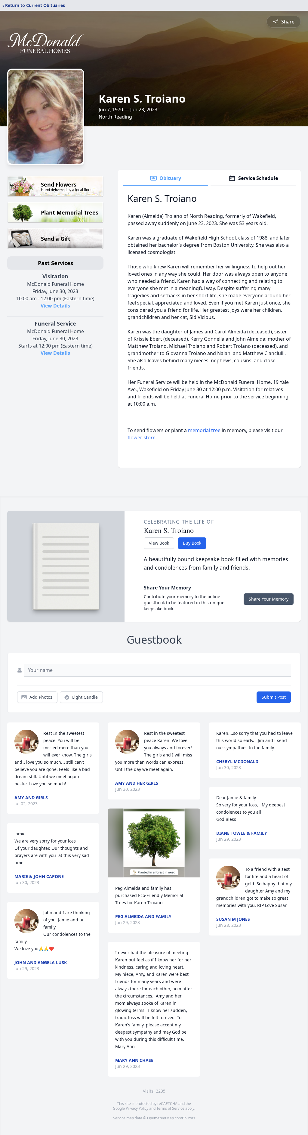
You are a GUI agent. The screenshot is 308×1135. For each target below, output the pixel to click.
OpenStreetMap (160, 1118)
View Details (55, 305)
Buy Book (192, 543)
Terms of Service (170, 1108)
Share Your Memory (268, 599)
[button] (154, 843)
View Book (159, 543)
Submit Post (274, 697)
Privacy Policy (137, 1108)
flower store (142, 437)
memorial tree (204, 430)
